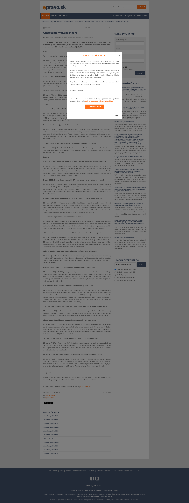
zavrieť (115, 115)
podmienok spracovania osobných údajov (99, 101)
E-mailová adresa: (77, 90)
